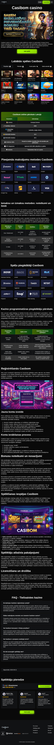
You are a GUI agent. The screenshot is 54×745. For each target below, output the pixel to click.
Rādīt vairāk (27, 712)
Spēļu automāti (46, 66)
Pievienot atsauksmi (45, 686)
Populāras (6, 66)
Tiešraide (19, 66)
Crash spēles (32, 66)
